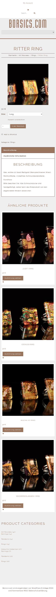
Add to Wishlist (10, 134)
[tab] (28, 150)
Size (3, 114)
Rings (34, 55)
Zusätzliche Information (15, 156)
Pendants (5, 539)
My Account (28, 3)
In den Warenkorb (18, 126)
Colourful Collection (9, 549)
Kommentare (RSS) (20, 591)
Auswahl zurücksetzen (16, 119)
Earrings (4, 534)
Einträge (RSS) (47, 588)
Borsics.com (28, 24)
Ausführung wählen (13, 278)
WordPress (36, 588)
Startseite (12, 55)
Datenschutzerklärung (38, 591)
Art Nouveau (24, 55)
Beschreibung (10, 150)
